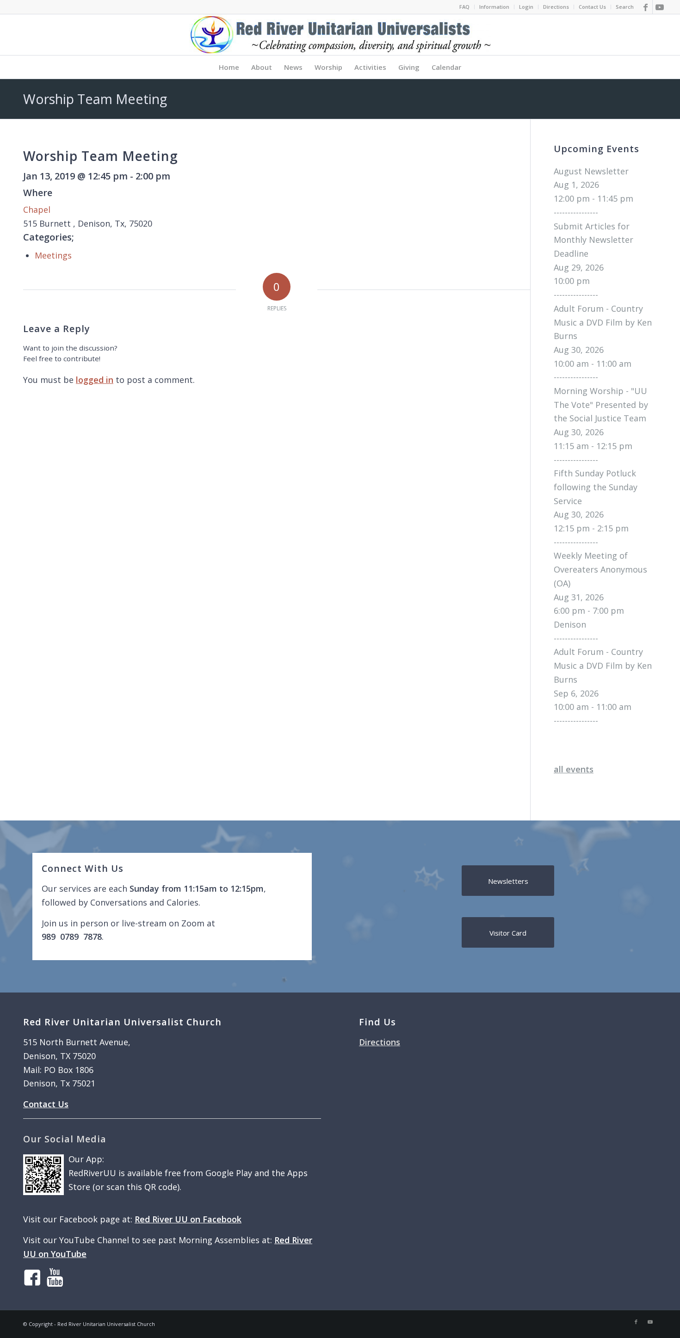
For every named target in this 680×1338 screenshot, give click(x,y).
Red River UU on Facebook (188, 1219)
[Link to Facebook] (645, 7)
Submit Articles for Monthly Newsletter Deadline (593, 240)
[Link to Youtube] (660, 7)
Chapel (36, 209)
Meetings (53, 255)
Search (625, 6)
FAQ (464, 6)
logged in (94, 379)
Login (526, 6)
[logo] (340, 34)
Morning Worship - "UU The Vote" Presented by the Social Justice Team (601, 404)
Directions (556, 6)
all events (573, 769)
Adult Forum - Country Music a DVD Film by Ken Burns (603, 322)
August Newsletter (591, 171)
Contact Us (592, 6)
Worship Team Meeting (95, 99)
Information (494, 6)
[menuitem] (465, 7)
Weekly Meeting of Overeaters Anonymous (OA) (600, 569)
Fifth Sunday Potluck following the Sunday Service (595, 487)
